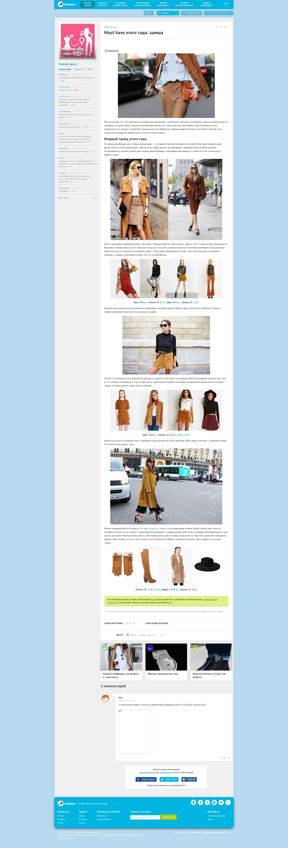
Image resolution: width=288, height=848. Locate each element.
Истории (121, 4)
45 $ (156, 589)
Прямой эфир (67, 64)
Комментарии (65, 69)
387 (73, 105)
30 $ (179, 434)
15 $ (186, 434)
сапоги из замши (160, 611)
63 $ (162, 302)
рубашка (189, 611)
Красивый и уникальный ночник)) (73, 151)
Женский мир (110, 27)
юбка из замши (146, 611)
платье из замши (215, 611)
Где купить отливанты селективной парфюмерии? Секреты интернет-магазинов (74, 102)
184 (86, 127)
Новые (149, 13)
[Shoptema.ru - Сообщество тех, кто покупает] (66, 4)
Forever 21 (129, 611)
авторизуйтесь (165, 772)
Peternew (63, 148)
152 (74, 191)
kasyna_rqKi (64, 87)
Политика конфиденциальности (216, 832)
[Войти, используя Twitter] (169, 779)
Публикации (79, 69)
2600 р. (175, 302)
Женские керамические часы (163, 673)
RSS (62, 56)
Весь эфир (63, 198)
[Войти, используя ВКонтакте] (189, 779)
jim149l (62, 133)
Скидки (206, 4)
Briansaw (63, 75)
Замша (110, 611)
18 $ (193, 589)
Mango (116, 611)
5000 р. (142, 302)
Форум (163, 4)
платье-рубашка (201, 611)
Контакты (186, 832)
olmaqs (62, 173)
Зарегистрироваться (216, 816)
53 (93, 151)
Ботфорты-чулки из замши (153, 528)
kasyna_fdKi (64, 124)
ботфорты (172, 611)
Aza (121, 697)
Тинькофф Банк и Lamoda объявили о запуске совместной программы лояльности (75, 179)
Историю (83, 819)
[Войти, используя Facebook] (146, 779)
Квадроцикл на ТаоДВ (68, 90)
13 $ (149, 589)
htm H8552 (63, 191)
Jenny (153, 599)
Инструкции (143, 4)
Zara (122, 611)
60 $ (172, 434)
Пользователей (104, 819)
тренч (136, 611)
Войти (226, 3)
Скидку (82, 822)
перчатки (181, 611)
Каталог (185, 4)
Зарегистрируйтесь (147, 772)
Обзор (81, 816)
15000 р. (173, 589)
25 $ (195, 302)
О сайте (176, 832)
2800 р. (152, 434)
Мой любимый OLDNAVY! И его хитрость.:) (76, 78)
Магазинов (102, 816)
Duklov (62, 158)
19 (70, 117)
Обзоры (87, 4)
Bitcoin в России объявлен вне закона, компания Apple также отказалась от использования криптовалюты (75, 139)
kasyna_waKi (64, 111)
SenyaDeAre (64, 188)
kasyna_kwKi (64, 96)
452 (63, 80)
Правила (196, 832)
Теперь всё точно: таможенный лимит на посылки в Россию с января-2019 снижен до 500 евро (78, 164)
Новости (102, 4)
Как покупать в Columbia (69, 127)
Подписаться (168, 817)
